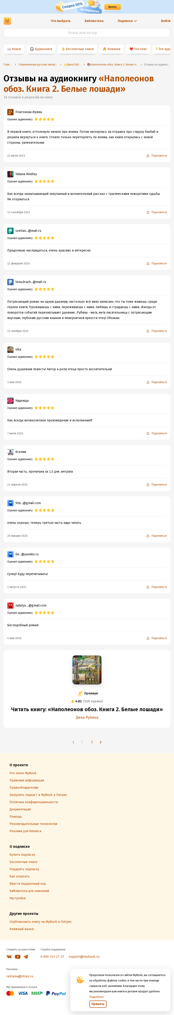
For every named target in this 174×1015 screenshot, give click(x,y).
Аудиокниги (43, 49)
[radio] (36, 119)
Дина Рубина (87, 717)
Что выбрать (61, 21)
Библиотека (94, 21)
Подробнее (96, 996)
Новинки (113, 49)
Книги (16, 49)
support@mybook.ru (84, 957)
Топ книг (140, 49)
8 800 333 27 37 (52, 957)
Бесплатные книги (80, 49)
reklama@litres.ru (19, 976)
